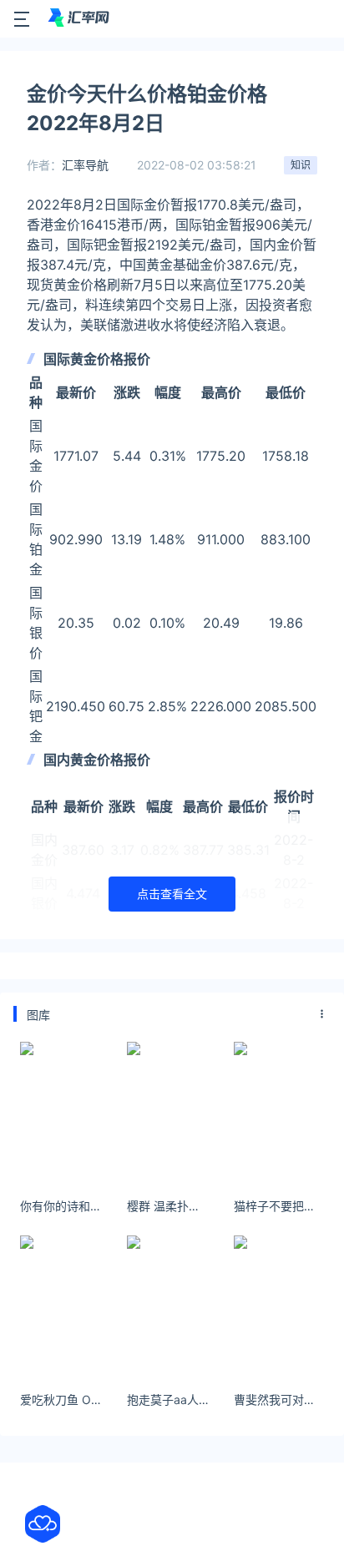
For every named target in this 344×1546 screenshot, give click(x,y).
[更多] (322, 1014)
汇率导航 (85, 165)
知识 (301, 165)
